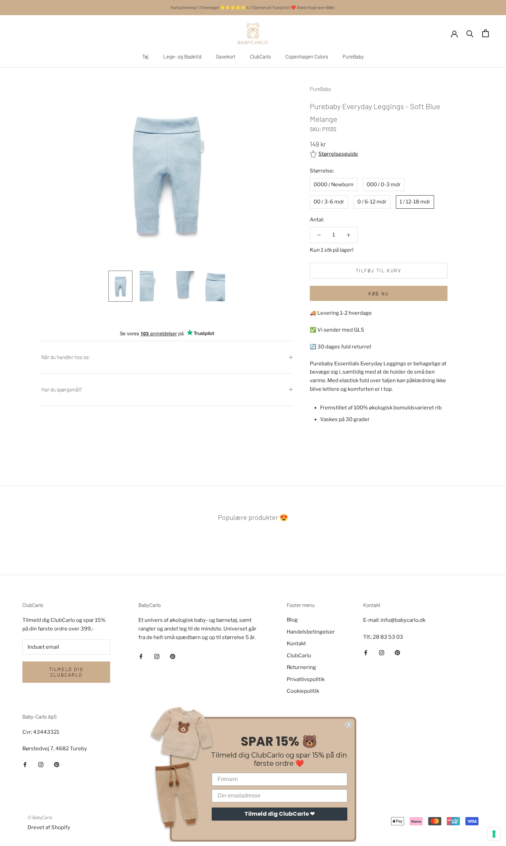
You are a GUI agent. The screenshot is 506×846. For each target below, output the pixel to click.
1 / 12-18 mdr (415, 202)
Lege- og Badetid (182, 56)
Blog (292, 620)
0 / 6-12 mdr (372, 202)
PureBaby (353, 56)
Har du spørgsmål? (61, 389)
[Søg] (470, 33)
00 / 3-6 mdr (329, 202)
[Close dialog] (348, 722)
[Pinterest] (172, 656)
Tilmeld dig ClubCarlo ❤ (279, 811)
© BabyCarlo (40, 817)
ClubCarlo (260, 56)
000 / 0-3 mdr (384, 184)
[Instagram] (156, 656)
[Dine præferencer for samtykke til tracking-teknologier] (493, 833)
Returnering (301, 667)
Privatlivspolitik (306, 679)
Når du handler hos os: (65, 357)
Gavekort (225, 56)
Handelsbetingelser (311, 632)
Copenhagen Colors (306, 56)
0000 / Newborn (334, 184)
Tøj (145, 56)
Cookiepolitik (303, 691)
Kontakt (296, 643)
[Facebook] (141, 656)
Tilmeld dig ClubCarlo (66, 672)
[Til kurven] (485, 33)
